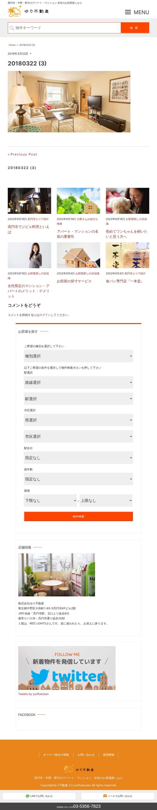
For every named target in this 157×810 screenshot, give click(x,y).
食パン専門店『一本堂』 (125, 281)
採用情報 (108, 754)
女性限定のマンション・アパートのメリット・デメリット (28, 291)
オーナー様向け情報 (56, 754)
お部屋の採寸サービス (74, 281)
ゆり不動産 (61, 785)
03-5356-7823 (87, 806)
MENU (141, 12)
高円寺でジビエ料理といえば (28, 229)
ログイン (45, 315)
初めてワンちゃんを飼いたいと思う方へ (127, 234)
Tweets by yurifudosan (33, 694)
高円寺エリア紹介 (38, 219)
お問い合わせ (86, 754)
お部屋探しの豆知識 (87, 273)
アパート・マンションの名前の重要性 (78, 234)
